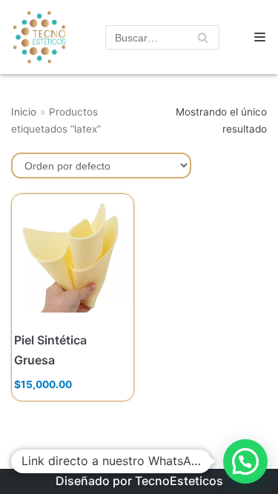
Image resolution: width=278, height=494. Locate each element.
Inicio (23, 112)
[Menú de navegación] (260, 37)
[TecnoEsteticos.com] (35, 37)
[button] (245, 461)
